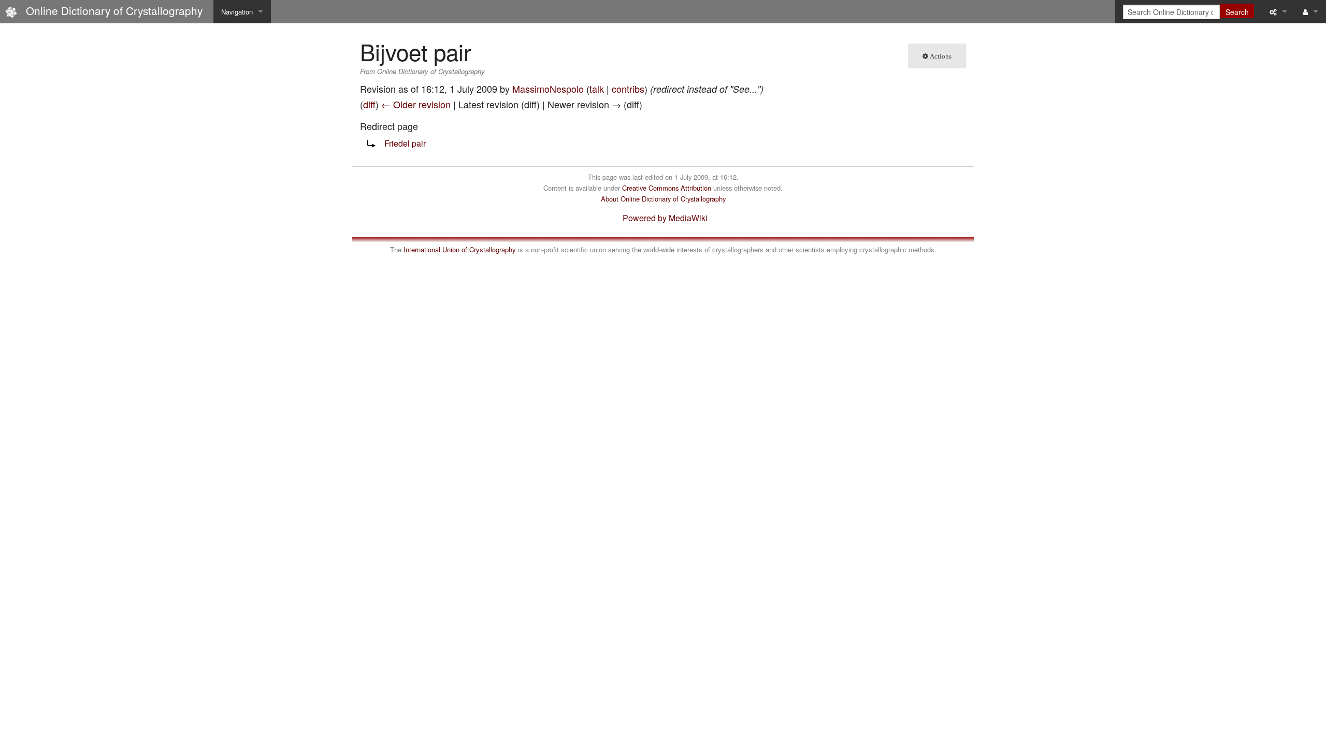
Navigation (237, 12)
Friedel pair (405, 143)
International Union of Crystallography (459, 249)
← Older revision (416, 104)
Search (1237, 12)
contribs (628, 88)
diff (369, 104)
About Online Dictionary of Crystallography (663, 199)
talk (596, 88)
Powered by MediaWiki (665, 218)
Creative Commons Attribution (666, 188)
